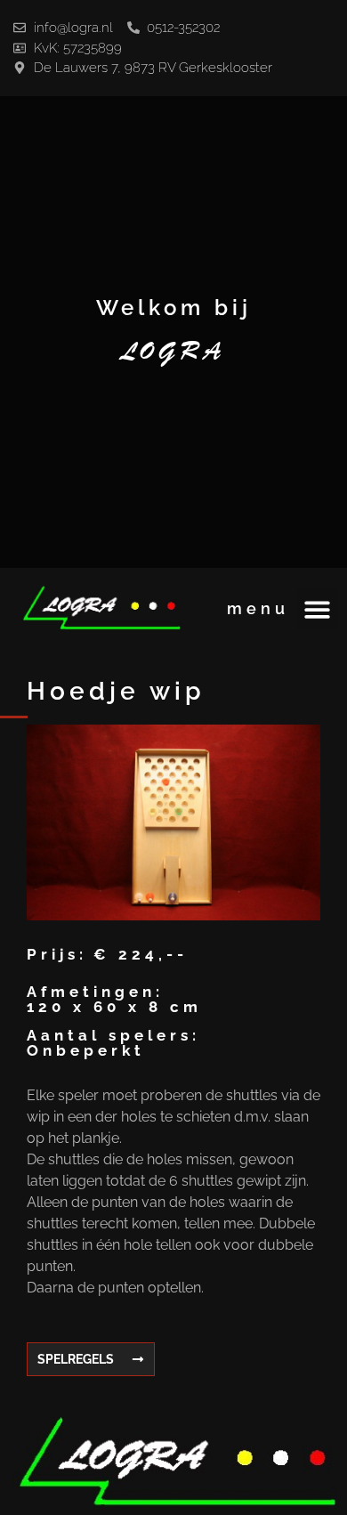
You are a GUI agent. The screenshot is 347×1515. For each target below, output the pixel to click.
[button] (318, 609)
